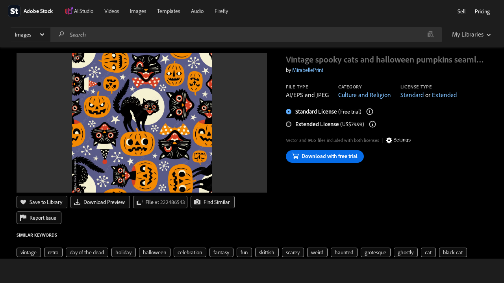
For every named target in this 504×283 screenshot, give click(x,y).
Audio (197, 11)
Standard (412, 95)
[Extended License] (372, 124)
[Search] (61, 34)
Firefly (221, 11)
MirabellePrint (307, 70)
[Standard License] (369, 111)
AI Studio (83, 11)
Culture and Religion (364, 95)
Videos (111, 11)
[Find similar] (430, 35)
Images (138, 11)
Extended (444, 95)
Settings (402, 140)
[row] (29, 252)
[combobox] (246, 34)
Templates (168, 11)
